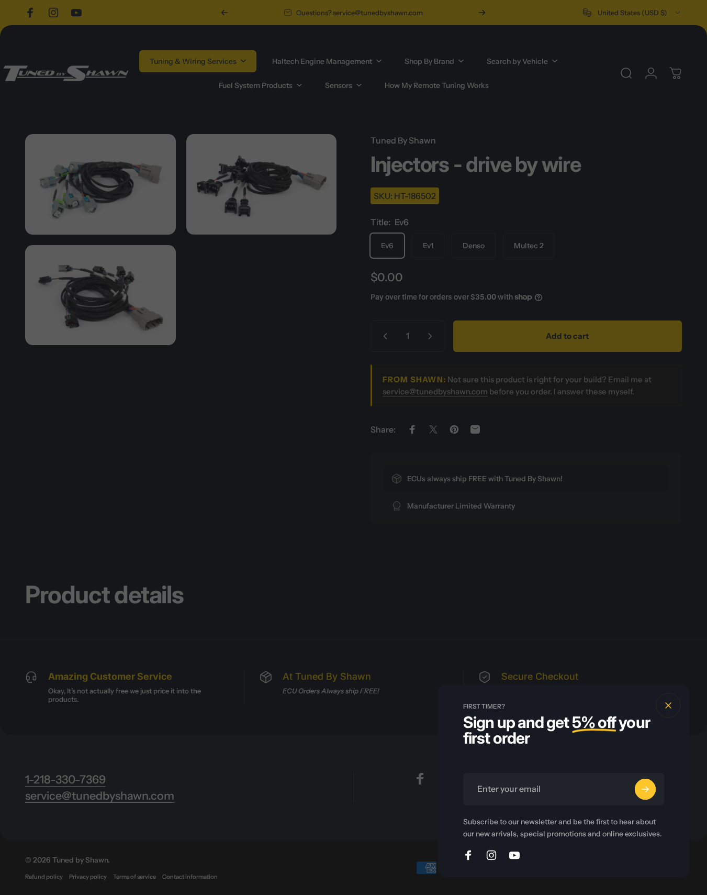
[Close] (668, 705)
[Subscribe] (645, 789)
